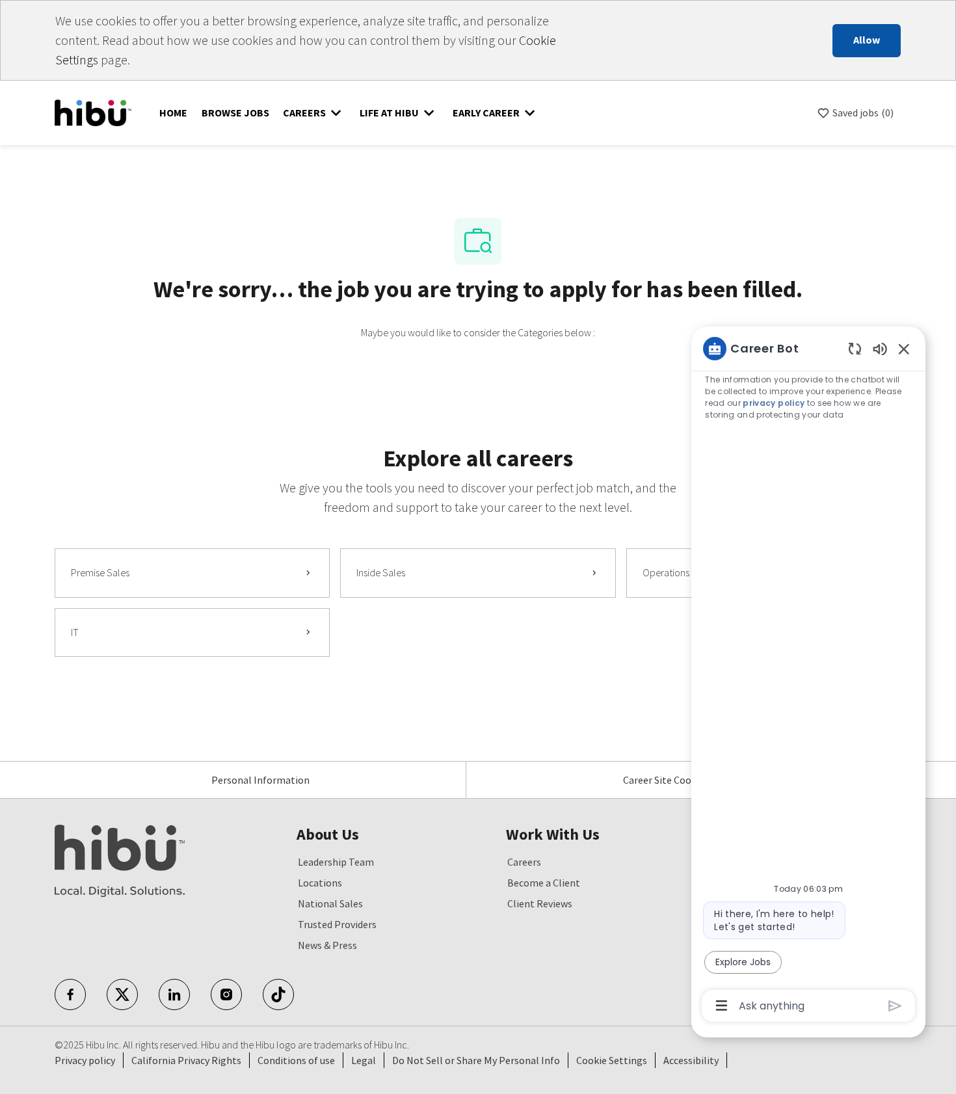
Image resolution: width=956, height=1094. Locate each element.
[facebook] (70, 994)
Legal (363, 1060)
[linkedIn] (174, 994)
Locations (320, 882)
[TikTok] (278, 994)
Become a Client (543, 882)
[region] (808, 676)
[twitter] (122, 994)
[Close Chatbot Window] (904, 349)
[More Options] (721, 1005)
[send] (895, 1006)
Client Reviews (539, 903)
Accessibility (691, 1060)
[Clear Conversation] (854, 348)
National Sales (330, 903)
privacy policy (773, 402)
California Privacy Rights (186, 1060)
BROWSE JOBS (235, 112)
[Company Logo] (93, 111)
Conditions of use (296, 1060)
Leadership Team (336, 861)
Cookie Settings (611, 1060)
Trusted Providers (337, 924)
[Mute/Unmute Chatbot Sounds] (880, 348)
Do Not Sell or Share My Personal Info (476, 1060)
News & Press (327, 945)
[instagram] (226, 994)
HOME (173, 112)
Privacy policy (85, 1060)
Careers (524, 861)
